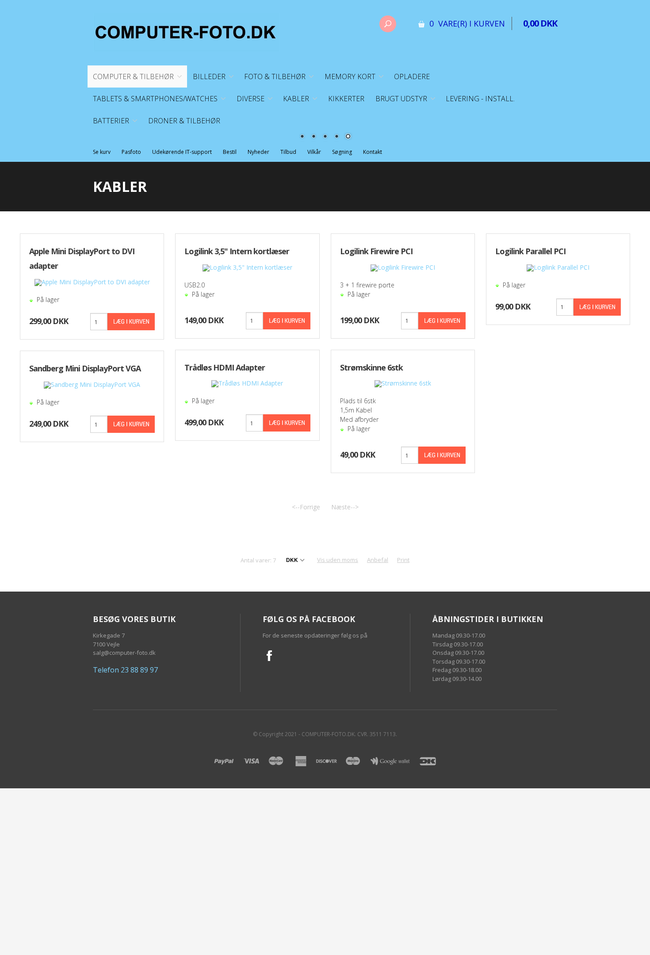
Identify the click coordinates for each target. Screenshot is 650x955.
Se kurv (102, 152)
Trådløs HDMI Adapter (224, 367)
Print (403, 560)
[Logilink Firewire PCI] (403, 267)
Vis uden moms (337, 560)
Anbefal (377, 560)
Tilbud (288, 152)
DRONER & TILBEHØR (184, 121)
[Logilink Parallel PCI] (558, 267)
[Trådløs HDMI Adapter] (247, 383)
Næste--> (345, 507)
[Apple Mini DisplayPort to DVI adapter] (92, 282)
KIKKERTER (346, 98)
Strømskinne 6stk (371, 367)
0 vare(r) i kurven (467, 23)
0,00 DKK (540, 23)
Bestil (230, 152)
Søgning (342, 152)
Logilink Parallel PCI (530, 251)
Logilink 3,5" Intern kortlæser (236, 251)
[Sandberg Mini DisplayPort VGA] (92, 384)
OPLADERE (412, 76)
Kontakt (372, 152)
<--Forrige (306, 507)
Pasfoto (131, 152)
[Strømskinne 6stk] (403, 383)
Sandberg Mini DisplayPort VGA (85, 368)
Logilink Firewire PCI (376, 251)
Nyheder (258, 152)
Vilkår (314, 152)
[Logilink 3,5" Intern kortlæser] (247, 267)
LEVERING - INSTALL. (480, 98)
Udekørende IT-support (182, 152)
